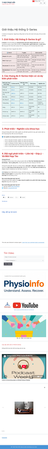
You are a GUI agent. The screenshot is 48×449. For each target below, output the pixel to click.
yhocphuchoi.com (12, 188)
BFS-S (12, 103)
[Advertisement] (24, 15)
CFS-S (13, 99)
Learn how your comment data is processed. (33, 242)
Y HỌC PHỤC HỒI (8, 2)
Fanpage (4, 437)
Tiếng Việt (37, 1)
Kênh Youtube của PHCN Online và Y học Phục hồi (24, 309)
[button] (3, 407)
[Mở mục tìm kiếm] (41, 3)
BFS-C (21, 103)
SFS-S (12, 89)
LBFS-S (13, 93)
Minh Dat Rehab (15, 186)
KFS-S (12, 87)
